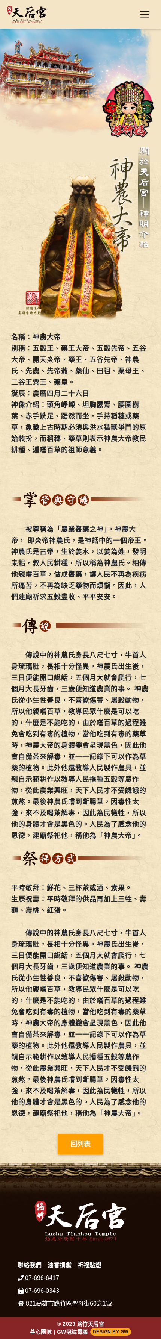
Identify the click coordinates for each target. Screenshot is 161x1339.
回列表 (80, 1144)
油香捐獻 (60, 1265)
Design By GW (110, 1331)
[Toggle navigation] (145, 14)
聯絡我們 (30, 1265)
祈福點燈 (89, 1265)
